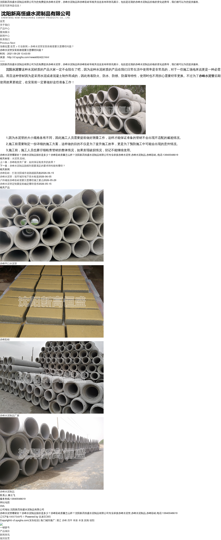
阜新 (75, 520)
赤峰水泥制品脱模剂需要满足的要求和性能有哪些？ (37, 165)
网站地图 (5, 502)
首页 (2, 21)
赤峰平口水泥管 (8, 263)
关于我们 (5, 24)
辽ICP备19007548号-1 (12, 516)
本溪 (81, 520)
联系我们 (5, 39)
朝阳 (92, 520)
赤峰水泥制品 (7, 491)
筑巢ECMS (45, 516)
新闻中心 (5, 35)
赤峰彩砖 (5, 339)
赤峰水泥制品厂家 (9, 415)
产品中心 (5, 28)
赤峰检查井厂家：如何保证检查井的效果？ (33, 162)
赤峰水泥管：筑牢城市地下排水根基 (19, 176)
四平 (70, 520)
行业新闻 (23, 46)
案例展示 (5, 32)
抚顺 (86, 520)
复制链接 (34, 520)
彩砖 (22, 158)
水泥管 (15, 158)
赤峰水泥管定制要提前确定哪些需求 (19, 183)
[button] (5, 42)
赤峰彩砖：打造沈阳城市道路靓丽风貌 (20, 172)
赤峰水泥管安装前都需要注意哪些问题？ (52, 46)
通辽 (58, 520)
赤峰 (64, 520)
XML (2, 506)
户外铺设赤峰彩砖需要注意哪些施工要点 (22, 180)
